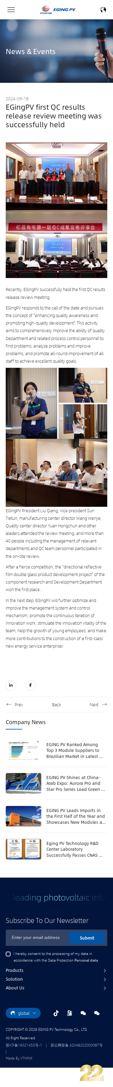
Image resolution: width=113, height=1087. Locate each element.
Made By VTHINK (19, 1058)
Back (56, 704)
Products (15, 970)
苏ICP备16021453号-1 (24, 1045)
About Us (15, 987)
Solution (14, 978)
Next (94, 704)
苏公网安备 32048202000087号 (77, 1045)
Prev (19, 704)
